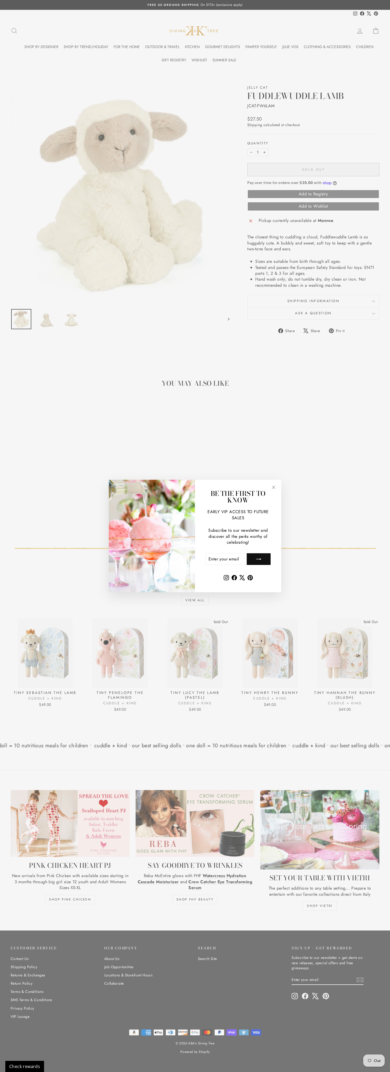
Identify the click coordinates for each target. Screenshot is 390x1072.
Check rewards (24, 1066)
